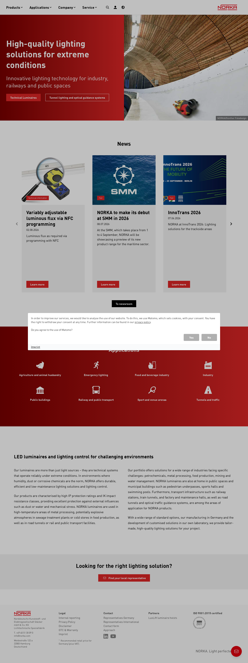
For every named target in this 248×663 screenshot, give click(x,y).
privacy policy (143, 322)
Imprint (35, 346)
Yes (191, 337)
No (209, 337)
